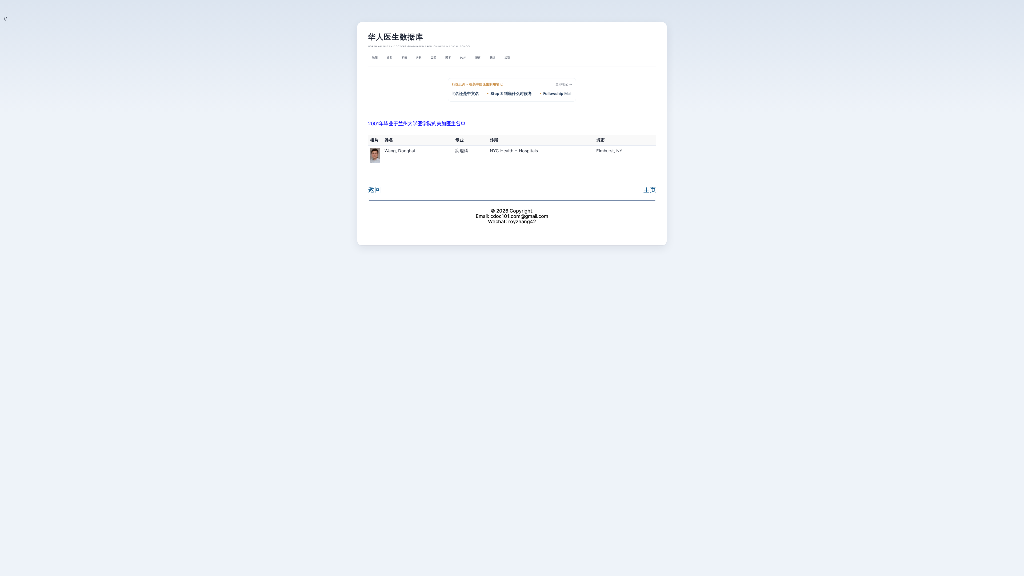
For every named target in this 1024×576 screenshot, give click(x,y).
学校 (404, 57)
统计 (492, 57)
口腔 (433, 57)
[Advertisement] (70, 12)
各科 (419, 57)
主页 (649, 190)
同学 (448, 57)
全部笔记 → (563, 84)
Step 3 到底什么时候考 (498, 93)
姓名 (389, 57)
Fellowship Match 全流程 (553, 93)
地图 (375, 57)
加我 (507, 57)
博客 (478, 57)
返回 (374, 190)
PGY (463, 57)
